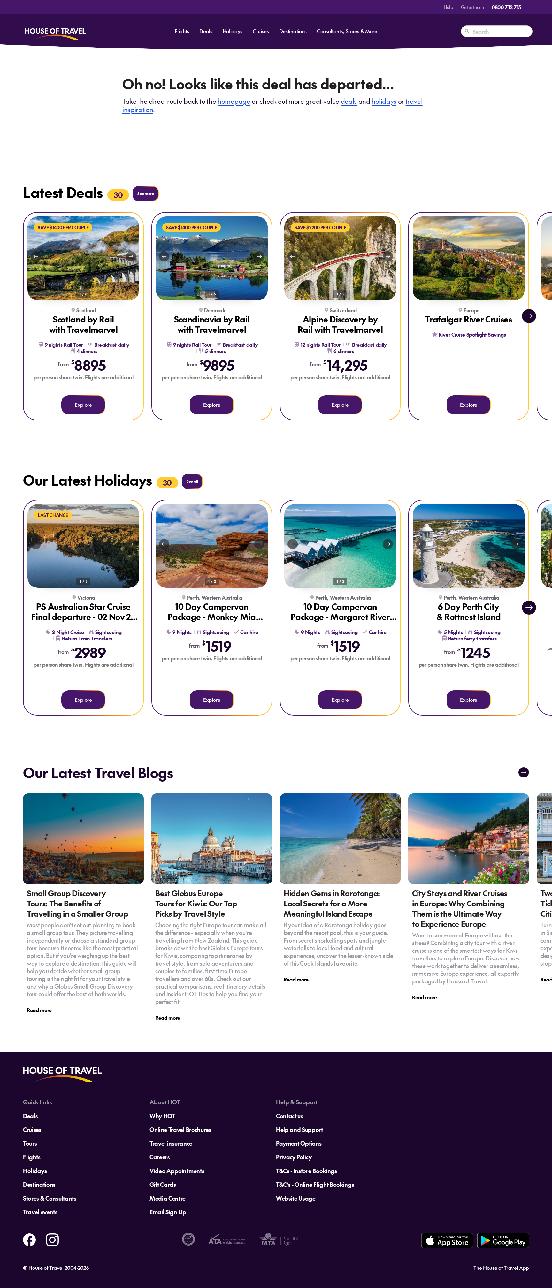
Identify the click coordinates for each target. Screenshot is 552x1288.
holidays (384, 101)
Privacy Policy (294, 1157)
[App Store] (447, 1240)
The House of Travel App (501, 1267)
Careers (160, 1157)
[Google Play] (503, 1240)
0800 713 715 (506, 7)
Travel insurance (171, 1143)
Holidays (232, 30)
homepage (234, 101)
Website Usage (296, 1198)
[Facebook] (29, 1238)
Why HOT (162, 1116)
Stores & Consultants (49, 1198)
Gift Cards (163, 1184)
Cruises (261, 30)
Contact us (289, 1116)
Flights (182, 30)
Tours (30, 1143)
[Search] (467, 31)
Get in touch (472, 7)
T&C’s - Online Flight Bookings (315, 1184)
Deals (205, 30)
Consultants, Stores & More (347, 30)
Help (448, 7)
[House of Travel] (55, 31)
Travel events (40, 1212)
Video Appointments (177, 1171)
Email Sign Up (168, 1212)
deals (349, 101)
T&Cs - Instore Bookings (306, 1171)
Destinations (293, 30)
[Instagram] (52, 1238)
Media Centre (168, 1198)
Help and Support (299, 1129)
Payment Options (298, 1143)
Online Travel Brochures (180, 1129)
